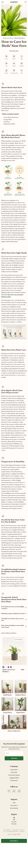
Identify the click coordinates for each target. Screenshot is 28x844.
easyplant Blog (14, 778)
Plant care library (8, 38)
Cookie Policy (15, 829)
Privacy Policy (7, 829)
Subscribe (14, 758)
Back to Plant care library (9, 633)
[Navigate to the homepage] (14, 2)
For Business (14, 780)
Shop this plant (14, 51)
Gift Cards (14, 772)
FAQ (14, 802)
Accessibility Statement (12, 831)
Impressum (22, 831)
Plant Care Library (14, 775)
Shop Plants (14, 769)
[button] (3, 667)
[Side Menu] (2, 2)
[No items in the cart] (25, 2)
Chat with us (14, 841)
